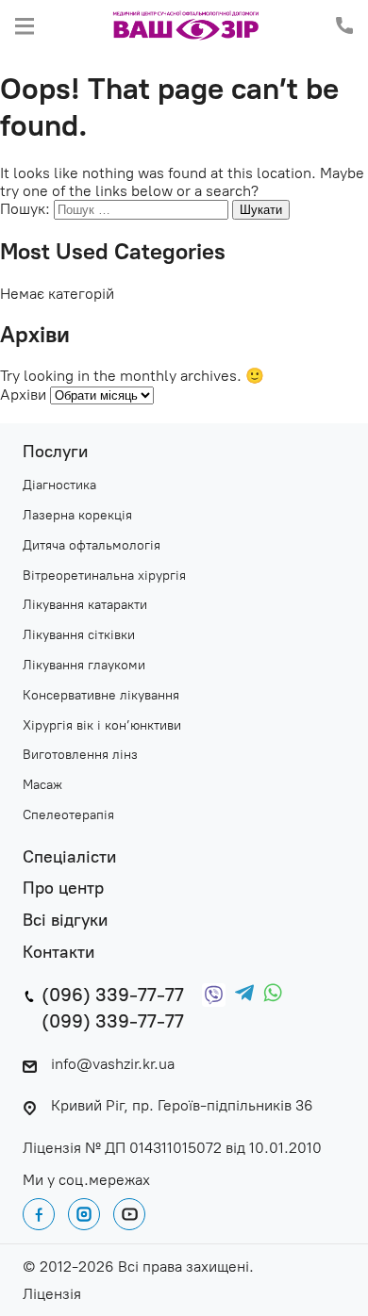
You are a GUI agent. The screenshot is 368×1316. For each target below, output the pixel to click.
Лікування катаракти (85, 605)
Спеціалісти (69, 857)
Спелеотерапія (68, 815)
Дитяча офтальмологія (91, 545)
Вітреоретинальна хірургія (104, 576)
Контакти (58, 952)
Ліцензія (52, 1294)
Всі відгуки (65, 920)
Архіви (23, 394)
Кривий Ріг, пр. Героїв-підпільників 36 (182, 1105)
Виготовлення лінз (80, 755)
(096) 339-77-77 (113, 994)
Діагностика (59, 485)
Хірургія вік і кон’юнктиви (102, 725)
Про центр (63, 888)
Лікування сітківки (79, 635)
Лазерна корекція (77, 515)
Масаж (42, 785)
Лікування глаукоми (84, 665)
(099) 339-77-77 (113, 1021)
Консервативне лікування (101, 695)
